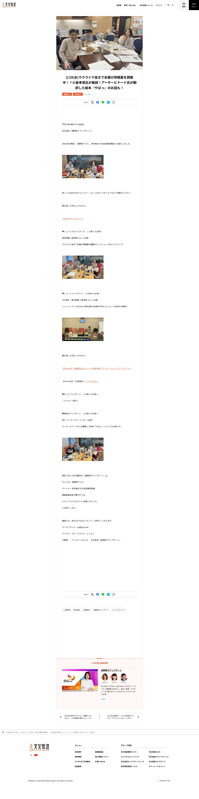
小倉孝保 (67, 610)
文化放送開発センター (129, 752)
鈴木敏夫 (77, 610)
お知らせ (78, 94)
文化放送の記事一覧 (12, 732)
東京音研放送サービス (129, 766)
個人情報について (101, 756)
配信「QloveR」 (130, 5)
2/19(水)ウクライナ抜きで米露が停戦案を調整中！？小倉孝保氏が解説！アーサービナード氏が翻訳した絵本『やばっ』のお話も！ (58, 732)
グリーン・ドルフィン (157, 766)
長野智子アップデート (101, 610)
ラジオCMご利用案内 (82, 761)
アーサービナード (119, 610)
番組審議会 (99, 752)
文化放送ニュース (146, 5)
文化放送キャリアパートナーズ (132, 761)
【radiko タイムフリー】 (72, 218)
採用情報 (78, 756)
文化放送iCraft (154, 752)
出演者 (118, 5)
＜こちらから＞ (91, 381)
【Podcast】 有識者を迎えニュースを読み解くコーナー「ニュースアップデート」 (97, 368)
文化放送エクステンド (157, 761)
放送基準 (78, 766)
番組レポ (67, 94)
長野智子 (87, 610)
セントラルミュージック (130, 756)
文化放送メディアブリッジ (159, 756)
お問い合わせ (100, 761)
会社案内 (78, 752)
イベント (158, 5)
